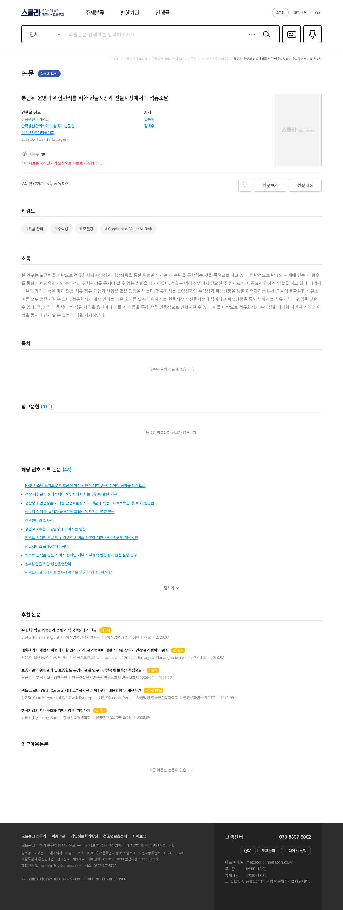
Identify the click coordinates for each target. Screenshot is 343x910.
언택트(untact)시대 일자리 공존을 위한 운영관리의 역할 (68, 572)
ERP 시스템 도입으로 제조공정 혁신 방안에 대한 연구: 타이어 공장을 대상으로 (85, 485)
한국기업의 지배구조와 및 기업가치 (55, 710)
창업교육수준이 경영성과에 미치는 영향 (55, 529)
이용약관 (58, 836)
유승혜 (149, 119)
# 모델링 (86, 228)
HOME (114, 59)
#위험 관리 (34, 228)
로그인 (280, 12)
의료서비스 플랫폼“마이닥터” (47, 546)
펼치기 (169, 588)
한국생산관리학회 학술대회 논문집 (47, 125)
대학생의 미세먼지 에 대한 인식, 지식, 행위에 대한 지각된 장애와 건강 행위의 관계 (94, 650)
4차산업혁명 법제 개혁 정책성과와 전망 (59, 630)
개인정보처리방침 (84, 836)
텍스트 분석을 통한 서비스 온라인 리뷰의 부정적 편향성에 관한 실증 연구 (81, 555)
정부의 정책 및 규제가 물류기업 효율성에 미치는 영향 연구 (70, 511)
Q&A (248, 850)
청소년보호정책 (115, 836)
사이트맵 (139, 836)
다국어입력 (291, 42)
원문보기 (270, 185)
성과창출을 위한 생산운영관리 (48, 563)
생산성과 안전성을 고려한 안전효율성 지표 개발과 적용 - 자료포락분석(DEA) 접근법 (89, 503)
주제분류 (94, 12)
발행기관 (129, 12)
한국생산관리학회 (35, 119)
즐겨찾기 (312, 42)
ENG (318, 12)
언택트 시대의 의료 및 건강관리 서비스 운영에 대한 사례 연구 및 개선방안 (81, 537)
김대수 (149, 125)
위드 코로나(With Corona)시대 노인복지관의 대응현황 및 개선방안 (81, 690)
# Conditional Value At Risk (128, 228)
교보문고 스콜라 (33, 836)
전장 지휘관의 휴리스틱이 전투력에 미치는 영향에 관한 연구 (71, 494)
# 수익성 (61, 228)
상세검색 (250, 38)
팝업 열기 (51, 407)
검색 (265, 38)
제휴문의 (268, 850)
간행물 (162, 12)
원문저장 (305, 185)
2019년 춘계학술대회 (38, 132)
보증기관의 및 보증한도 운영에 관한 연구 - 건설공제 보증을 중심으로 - (82, 670)
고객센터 (300, 12)
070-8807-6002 (295, 837)
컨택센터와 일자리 (39, 520)
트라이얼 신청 (296, 850)
